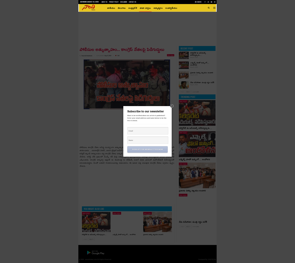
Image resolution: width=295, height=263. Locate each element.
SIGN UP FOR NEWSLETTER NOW (147, 149)
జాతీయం (111, 8)
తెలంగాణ (121, 8)
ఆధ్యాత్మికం (158, 8)
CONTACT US (132, 2)
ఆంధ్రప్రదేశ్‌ (132, 8)
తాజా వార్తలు (145, 8)
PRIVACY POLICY (114, 2)
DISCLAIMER (123, 2)
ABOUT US (104, 2)
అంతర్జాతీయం (171, 8)
